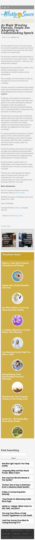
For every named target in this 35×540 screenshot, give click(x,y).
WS (3, 530)
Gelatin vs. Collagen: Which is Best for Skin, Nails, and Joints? (17, 507)
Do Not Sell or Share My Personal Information (22, 537)
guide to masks (19, 192)
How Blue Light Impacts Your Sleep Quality (15, 464)
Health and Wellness (12, 216)
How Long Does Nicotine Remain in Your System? (15, 478)
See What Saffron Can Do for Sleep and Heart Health (15, 308)
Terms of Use (25, 534)
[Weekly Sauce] (17, 14)
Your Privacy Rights (6, 534)
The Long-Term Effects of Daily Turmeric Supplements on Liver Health (17, 514)
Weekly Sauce (7, 37)
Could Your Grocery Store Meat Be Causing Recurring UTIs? (15, 521)
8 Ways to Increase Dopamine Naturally (13, 492)
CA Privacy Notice (16, 534)
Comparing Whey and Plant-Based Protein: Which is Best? (15, 471)
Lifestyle (21, 216)
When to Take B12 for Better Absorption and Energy (15, 264)
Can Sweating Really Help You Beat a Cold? (16, 353)
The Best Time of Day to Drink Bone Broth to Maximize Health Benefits (16, 485)
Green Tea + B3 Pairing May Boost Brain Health (15, 419)
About (7, 530)
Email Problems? (5, 537)
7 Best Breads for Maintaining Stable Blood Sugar (16, 500)
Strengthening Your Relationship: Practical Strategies (12, 376)
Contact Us (27, 530)
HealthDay (17, 207)
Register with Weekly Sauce (17, 530)
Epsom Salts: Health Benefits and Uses (15, 286)
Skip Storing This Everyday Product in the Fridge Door (15, 397)
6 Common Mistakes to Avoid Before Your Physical (16, 330)
